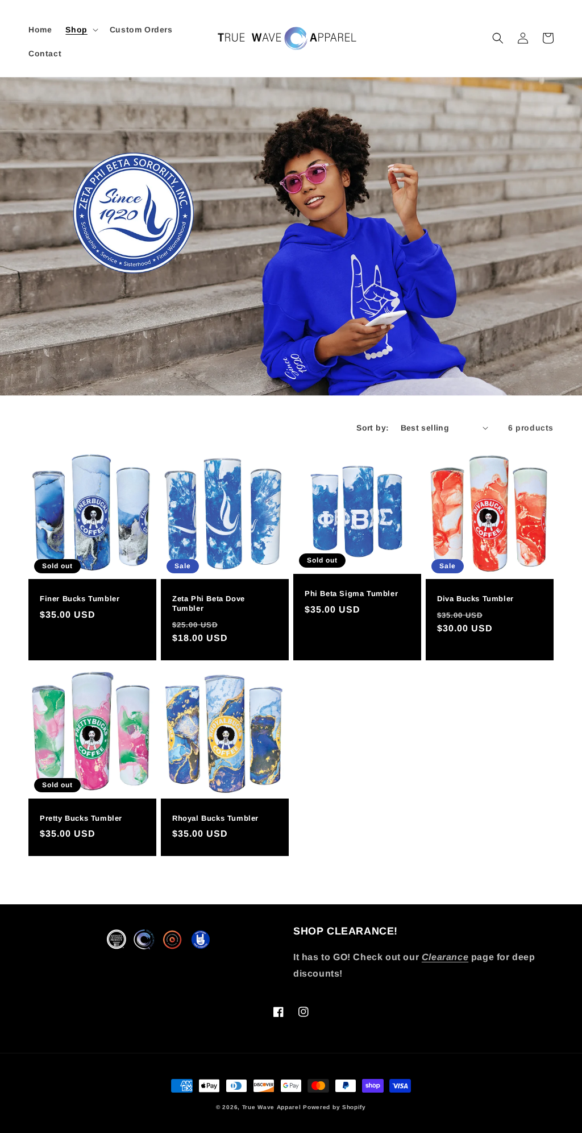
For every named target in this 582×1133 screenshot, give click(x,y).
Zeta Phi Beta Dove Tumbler (208, 603)
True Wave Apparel (271, 1107)
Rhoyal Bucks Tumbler (215, 818)
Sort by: (372, 427)
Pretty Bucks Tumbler (81, 818)
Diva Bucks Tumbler (475, 598)
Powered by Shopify (334, 1107)
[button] (80, 30)
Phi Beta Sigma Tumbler (351, 593)
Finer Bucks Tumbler (79, 598)
